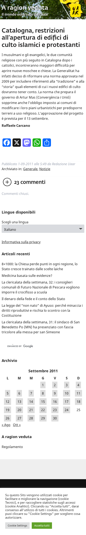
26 (7, 418)
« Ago (6, 425)
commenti (30, 182)
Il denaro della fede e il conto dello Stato (33, 299)
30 (55, 418)
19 (7, 410)
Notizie (44, 169)
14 (31, 401)
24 (66, 410)
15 (43, 401)
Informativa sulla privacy (21, 242)
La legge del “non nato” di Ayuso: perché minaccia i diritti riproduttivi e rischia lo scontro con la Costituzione (42, 310)
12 (7, 401)
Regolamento (12, 447)
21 (31, 410)
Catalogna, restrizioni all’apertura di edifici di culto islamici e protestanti (41, 38)
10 (66, 393)
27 (19, 418)
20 (19, 410)
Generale (30, 169)
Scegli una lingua (15, 222)
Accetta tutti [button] (41, 525)
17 (66, 401)
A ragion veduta (25, 8)
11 (78, 393)
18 (78, 401)
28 (31, 418)
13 (19, 401)
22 (43, 410)
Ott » (17, 425)
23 (55, 410)
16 (55, 401)
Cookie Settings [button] (17, 525)
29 (43, 418)
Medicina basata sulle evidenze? (27, 275)
